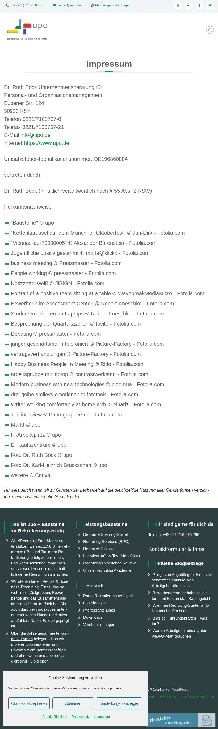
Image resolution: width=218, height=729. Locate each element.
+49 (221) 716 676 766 (26, 5)
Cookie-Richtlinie (54, 717)
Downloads (93, 617)
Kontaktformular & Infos (176, 549)
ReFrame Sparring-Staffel (105, 534)
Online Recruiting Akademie (107, 570)
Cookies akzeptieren (29, 703)
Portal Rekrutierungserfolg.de (108, 595)
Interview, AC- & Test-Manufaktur (111, 556)
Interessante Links (99, 610)
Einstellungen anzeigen (119, 703)
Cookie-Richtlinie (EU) (198, 697)
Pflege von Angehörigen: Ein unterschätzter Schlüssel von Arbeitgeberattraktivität (182, 580)
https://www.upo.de (46, 143)
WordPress (180, 690)
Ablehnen (73, 703)
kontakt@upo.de (69, 5)
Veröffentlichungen (99, 624)
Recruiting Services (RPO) (106, 541)
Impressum (102, 717)
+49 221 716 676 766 (181, 534)
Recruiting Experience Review (109, 563)
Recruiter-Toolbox (98, 548)
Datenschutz (81, 717)
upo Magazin (94, 603)
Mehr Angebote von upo (112, 5)
